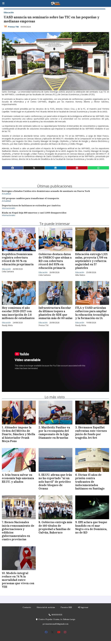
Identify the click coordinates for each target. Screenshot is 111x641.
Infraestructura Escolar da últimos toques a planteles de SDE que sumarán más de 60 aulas (55, 313)
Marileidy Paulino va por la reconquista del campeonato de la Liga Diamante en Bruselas (54, 433)
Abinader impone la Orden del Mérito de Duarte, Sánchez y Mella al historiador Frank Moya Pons (18, 434)
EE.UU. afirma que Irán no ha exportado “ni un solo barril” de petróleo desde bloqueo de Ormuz (55, 481)
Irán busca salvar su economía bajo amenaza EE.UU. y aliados (18, 478)
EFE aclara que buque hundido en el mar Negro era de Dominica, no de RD (91, 527)
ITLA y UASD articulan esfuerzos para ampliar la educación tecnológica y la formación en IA (92, 313)
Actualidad (6, 193)
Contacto (27, 607)
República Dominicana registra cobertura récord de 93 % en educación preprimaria (18, 259)
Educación (9, 12)
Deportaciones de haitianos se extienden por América (31, 205)
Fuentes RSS (66, 607)
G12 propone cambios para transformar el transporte (30, 198)
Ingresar (84, 607)
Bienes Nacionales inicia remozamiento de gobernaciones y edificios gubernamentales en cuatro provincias (18, 530)
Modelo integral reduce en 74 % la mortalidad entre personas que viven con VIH (18, 580)
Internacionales (8, 208)
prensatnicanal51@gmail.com (55, 624)
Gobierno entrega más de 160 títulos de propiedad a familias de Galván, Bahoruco (55, 527)
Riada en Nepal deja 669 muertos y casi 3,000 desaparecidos (34, 212)
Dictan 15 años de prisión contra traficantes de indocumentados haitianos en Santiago (90, 481)
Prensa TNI (13, 26)
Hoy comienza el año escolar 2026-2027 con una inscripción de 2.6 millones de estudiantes (18, 313)
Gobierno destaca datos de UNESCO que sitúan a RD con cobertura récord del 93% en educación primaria (55, 261)
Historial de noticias (46, 607)
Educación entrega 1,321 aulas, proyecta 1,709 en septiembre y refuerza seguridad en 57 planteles (91, 261)
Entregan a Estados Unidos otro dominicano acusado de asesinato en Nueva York (46, 191)
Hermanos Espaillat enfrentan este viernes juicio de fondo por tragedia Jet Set (91, 433)
